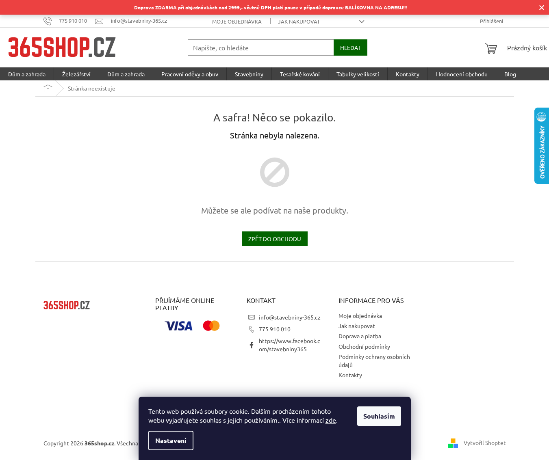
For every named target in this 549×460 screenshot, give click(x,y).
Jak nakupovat (299, 21)
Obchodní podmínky (364, 346)
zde (330, 420)
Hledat (350, 47)
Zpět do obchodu (274, 238)
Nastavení (171, 440)
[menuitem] (27, 73)
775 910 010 (275, 329)
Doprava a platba (360, 335)
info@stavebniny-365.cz (290, 317)
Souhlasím (379, 416)
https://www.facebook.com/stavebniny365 (289, 344)
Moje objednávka (237, 21)
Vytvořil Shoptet (485, 442)
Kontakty (350, 374)
